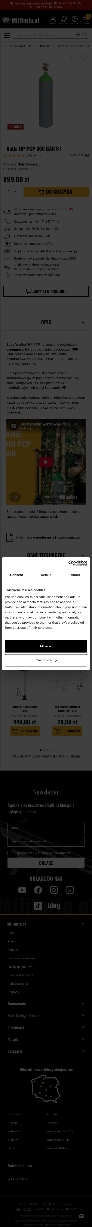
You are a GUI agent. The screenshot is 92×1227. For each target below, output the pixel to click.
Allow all (46, 646)
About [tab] (75, 575)
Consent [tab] (16, 575)
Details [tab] (46, 575)
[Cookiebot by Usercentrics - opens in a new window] (68, 563)
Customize (44, 660)
